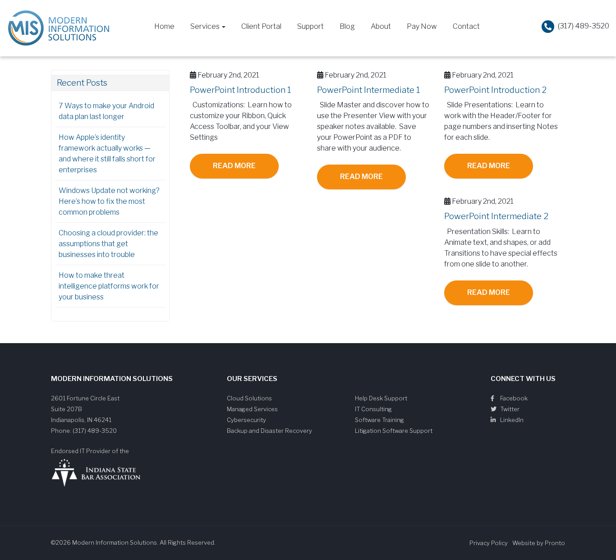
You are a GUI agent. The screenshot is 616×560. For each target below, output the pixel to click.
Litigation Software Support (393, 430)
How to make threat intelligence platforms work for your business (109, 286)
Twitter (509, 409)
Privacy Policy (488, 542)
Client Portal (261, 26)
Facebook (513, 398)
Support (310, 26)
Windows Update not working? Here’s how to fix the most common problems (109, 201)
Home (164, 26)
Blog (347, 26)
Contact (466, 26)
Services (205, 26)
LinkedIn (511, 419)
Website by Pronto (538, 542)
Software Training (379, 419)
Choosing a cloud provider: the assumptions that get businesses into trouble (108, 244)
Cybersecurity (246, 419)
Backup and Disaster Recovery (269, 430)
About (381, 26)
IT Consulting (373, 409)
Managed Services (252, 409)
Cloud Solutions (249, 398)
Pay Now (422, 26)
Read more (234, 165)
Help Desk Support (381, 398)
